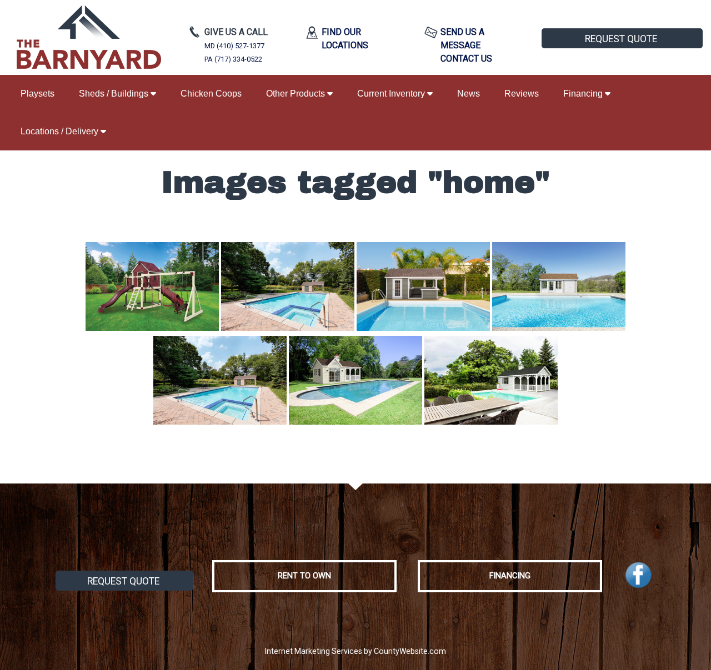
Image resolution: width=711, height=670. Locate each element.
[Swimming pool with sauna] (287, 286)
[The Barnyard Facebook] (638, 575)
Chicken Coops (211, 93)
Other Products (296, 93)
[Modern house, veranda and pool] (491, 380)
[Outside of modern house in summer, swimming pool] (558, 286)
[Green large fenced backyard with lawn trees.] (152, 286)
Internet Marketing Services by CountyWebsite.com (355, 651)
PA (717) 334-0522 (233, 59)
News (468, 93)
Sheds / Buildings (115, 93)
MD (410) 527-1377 (234, 46)
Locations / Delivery (61, 131)
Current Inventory (392, 93)
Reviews (521, 93)
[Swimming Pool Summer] (355, 380)
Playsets (37, 93)
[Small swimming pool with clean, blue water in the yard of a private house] (423, 286)
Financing (584, 93)
